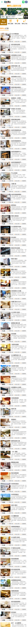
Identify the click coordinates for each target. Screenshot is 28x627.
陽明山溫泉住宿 (14, 6)
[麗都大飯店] (5, 275)
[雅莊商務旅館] (5, 479)
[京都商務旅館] (5, 404)
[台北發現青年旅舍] (5, 232)
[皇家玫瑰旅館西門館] (5, 168)
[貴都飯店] (5, 382)
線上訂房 (17, 41)
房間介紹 (11, 41)
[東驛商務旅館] (5, 597)
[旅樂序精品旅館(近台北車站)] (5, 125)
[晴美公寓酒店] (5, 222)
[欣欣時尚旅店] (5, 490)
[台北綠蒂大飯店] (5, 543)
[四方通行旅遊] (7, 2)
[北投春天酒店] (5, 372)
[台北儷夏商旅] (5, 522)
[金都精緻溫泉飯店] (5, 586)
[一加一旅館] (5, 457)
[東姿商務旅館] (5, 565)
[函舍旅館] (5, 340)
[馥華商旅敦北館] (5, 447)
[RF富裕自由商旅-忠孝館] (5, 554)
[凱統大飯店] (5, 265)
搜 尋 (26, 17)
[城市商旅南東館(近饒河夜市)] (5, 607)
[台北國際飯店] (5, 286)
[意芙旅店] (5, 618)
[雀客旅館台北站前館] (5, 61)
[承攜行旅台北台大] (5, 307)
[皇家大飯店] (5, 511)
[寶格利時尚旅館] (5, 254)
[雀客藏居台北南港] (5, 393)
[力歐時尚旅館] (5, 350)
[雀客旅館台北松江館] (5, 82)
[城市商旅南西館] (5, 575)
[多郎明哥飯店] (5, 500)
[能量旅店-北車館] (5, 104)
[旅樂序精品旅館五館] (5, 93)
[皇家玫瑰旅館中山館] (5, 157)
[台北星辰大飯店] (5, 318)
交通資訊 (24, 41)
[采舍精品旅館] (5, 436)
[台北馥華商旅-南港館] (5, 361)
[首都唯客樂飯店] (5, 532)
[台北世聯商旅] (5, 40)
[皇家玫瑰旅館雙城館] (5, 200)
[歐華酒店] (5, 211)
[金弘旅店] (5, 243)
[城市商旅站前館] (5, 50)
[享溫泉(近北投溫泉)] (5, 115)
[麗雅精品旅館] (5, 468)
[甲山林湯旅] (5, 179)
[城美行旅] (5, 415)
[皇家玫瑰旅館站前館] (5, 136)
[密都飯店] (5, 425)
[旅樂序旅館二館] (5, 72)
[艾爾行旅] (5, 190)
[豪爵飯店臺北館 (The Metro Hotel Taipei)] (5, 329)
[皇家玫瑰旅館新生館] (5, 147)
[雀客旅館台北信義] (5, 297)
